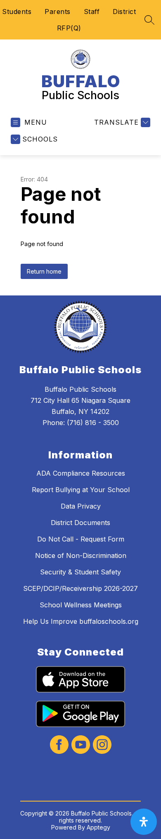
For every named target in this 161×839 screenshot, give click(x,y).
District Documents (80, 522)
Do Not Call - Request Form (80, 539)
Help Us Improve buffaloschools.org (80, 621)
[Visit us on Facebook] (59, 745)
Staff (92, 11)
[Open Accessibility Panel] (143, 822)
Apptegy (98, 827)
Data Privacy (81, 506)
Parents (58, 11)
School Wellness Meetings (81, 605)
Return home (44, 271)
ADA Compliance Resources (80, 473)
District (124, 11)
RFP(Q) (69, 28)
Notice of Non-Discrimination (80, 555)
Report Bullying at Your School (81, 490)
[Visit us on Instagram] (102, 745)
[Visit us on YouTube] (80, 745)
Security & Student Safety (80, 572)
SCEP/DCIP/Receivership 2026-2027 (80, 588)
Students (16, 11)
